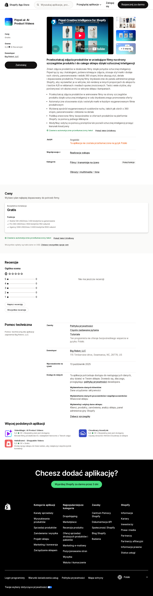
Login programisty (15, 577)
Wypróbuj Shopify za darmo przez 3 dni (76, 484)
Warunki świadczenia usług (43, 577)
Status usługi (128, 552)
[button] (39, 433)
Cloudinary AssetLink (98, 430)
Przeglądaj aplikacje (88, 4)
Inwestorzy (127, 524)
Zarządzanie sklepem (45, 550)
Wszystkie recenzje (16, 310)
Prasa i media (128, 530)
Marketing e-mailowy (74, 545)
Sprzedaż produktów (45, 527)
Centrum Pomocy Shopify (101, 515)
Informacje (127, 513)
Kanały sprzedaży (43, 513)
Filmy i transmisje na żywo (84, 162)
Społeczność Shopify (103, 527)
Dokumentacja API (102, 522)
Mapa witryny (95, 577)
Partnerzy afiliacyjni (132, 541)
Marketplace (69, 522)
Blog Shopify (99, 533)
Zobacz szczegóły (80, 416)
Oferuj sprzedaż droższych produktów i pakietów (75, 536)
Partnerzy (126, 535)
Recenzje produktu (73, 527)
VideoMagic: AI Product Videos (28, 430)
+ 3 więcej (126, 48)
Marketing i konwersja (46, 544)
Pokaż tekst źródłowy (105, 130)
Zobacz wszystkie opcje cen (55, 245)
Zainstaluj (21, 65)
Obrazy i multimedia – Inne (84, 172)
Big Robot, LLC (12, 56)
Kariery (125, 518)
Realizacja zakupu (80, 152)
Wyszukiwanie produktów (42, 520)
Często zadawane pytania (84, 330)
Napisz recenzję (15, 304)
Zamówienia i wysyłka (46, 533)
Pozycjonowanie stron (75, 551)
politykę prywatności (95, 381)
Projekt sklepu (41, 539)
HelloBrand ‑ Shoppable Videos (29, 440)
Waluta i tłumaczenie (74, 562)
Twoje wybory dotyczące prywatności (26, 587)
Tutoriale (75, 334)
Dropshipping (70, 516)
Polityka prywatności (81, 326)
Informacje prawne (131, 547)
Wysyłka (67, 556)
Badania (96, 539)
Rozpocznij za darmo (132, 4)
